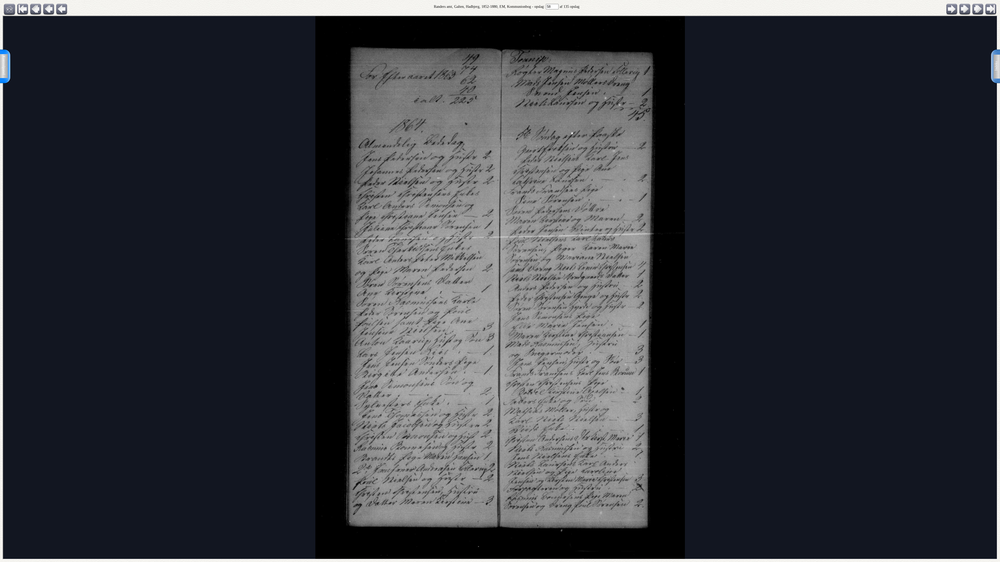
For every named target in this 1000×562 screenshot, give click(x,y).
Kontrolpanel (4, 65)
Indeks (996, 66)
